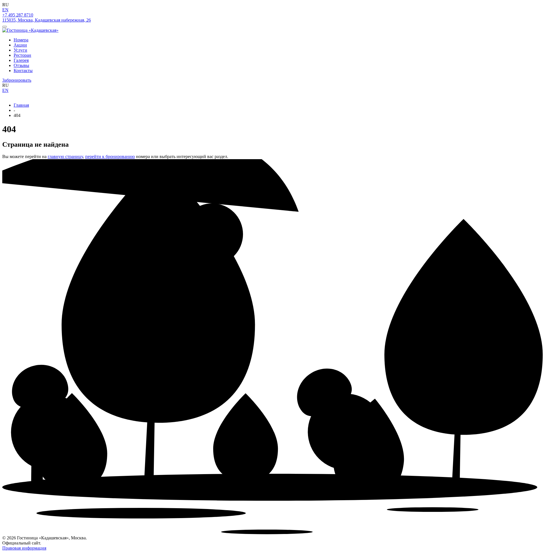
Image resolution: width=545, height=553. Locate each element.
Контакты (23, 70)
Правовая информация (24, 548)
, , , (46, 20)
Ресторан (22, 55)
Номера (21, 39)
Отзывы (21, 65)
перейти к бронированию (110, 156)
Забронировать (16, 80)
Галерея (21, 60)
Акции (20, 45)
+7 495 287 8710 (17, 14)
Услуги (20, 50)
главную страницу (65, 156)
